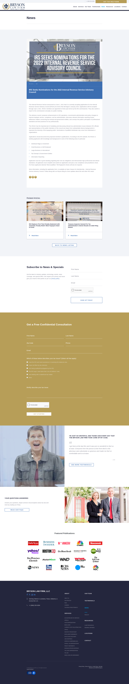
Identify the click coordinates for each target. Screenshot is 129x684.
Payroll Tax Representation (71, 643)
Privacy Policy (81, 666)
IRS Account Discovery (70, 636)
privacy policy (55, 278)
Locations (117, 6)
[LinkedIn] (34, 594)
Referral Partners (90, 627)
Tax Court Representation (71, 650)
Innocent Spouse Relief (70, 631)
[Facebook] (27, 594)
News (103, 6)
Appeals (66, 620)
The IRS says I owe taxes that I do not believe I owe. (44, 371)
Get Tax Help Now (111, 1)
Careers (66, 605)
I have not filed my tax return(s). (38, 365)
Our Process (67, 600)
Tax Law (66, 652)
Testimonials (96, 6)
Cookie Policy (95, 666)
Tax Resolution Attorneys (71, 607)
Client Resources (89, 625)
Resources (109, 6)
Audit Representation (69, 622)
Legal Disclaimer (30, 669)
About (75, 6)
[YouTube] (32, 594)
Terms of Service (88, 666)
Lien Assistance (68, 638)
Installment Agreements (70, 634)
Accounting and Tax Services (71, 618)
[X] (30, 594)
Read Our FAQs (17, 510)
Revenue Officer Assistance (71, 648)
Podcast (87, 614)
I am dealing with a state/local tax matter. (41, 374)
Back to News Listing (64, 245)
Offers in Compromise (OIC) (71, 641)
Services (81, 6)
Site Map (100, 666)
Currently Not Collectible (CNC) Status (72, 628)
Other (30, 377)
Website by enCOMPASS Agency (95, 667)
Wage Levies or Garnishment (71, 655)
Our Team (88, 6)
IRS (37, 83)
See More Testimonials (81, 465)
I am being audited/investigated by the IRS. (41, 368)
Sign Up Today (86, 300)
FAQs (65, 602)
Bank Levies (67, 625)
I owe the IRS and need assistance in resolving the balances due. (48, 362)
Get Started (39, 414)
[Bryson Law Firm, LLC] (13, 7)
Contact (124, 6)
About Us (66, 598)
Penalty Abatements (69, 645)
